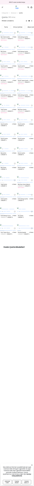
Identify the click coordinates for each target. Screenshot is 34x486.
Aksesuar (14, 13)
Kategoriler (5, 13)
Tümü (6, 27)
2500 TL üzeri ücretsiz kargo (17, 2)
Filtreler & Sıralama (8, 21)
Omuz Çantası (17, 27)
